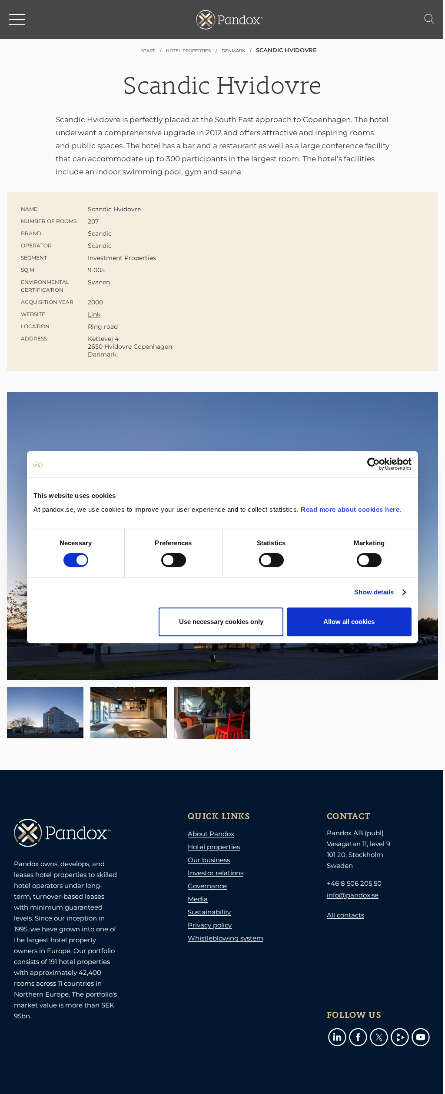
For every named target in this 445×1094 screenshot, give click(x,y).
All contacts (345, 915)
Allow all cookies (349, 621)
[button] (17, 19)
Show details (374, 592)
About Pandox (211, 834)
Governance (207, 886)
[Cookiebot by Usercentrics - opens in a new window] (373, 463)
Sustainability (209, 912)
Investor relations (215, 873)
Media (198, 899)
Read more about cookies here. (351, 509)
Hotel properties (214, 847)
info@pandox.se (353, 895)
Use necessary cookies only (221, 621)
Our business (209, 860)
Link (94, 314)
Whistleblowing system (225, 938)
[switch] (173, 560)
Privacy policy (210, 925)
